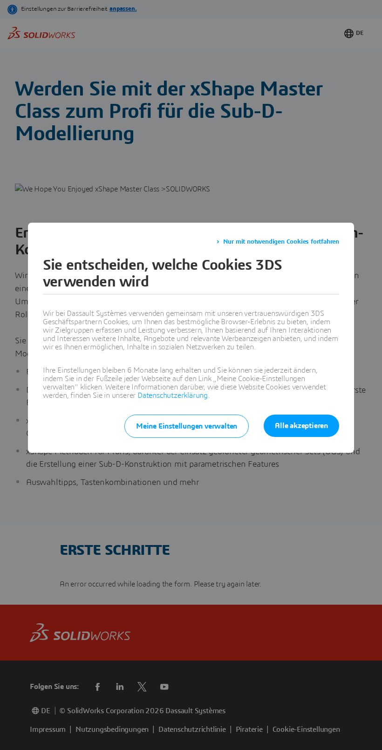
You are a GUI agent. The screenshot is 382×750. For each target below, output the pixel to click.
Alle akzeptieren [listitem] (301, 426)
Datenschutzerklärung (172, 395)
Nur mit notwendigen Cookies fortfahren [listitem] (281, 242)
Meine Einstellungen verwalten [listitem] (186, 426)
